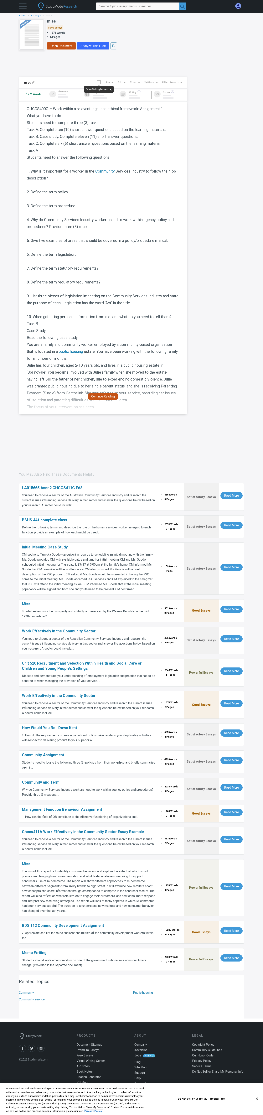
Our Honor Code (203, 1055)
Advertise (140, 1050)
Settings (149, 82)
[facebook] (23, 1051)
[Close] (257, 1098)
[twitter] (32, 1051)
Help (137, 1078)
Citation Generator (89, 1077)
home (23, 15)
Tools (133, 82)
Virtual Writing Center (91, 1061)
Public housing (143, 992)
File (108, 82)
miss (51, 21)
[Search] (182, 6)
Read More (231, 495)
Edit (119, 82)
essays (36, 15)
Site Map (140, 1067)
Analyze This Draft (93, 46)
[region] (131, 1099)
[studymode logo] (64, 6)
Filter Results (170, 82)
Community (105, 171)
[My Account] (239, 6)
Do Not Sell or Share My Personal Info (201, 1098)
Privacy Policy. (93, 1111)
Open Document (61, 46)
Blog (137, 1062)
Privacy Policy (201, 1061)
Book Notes (85, 1071)
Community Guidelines (207, 1050)
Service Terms (202, 1066)
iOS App (82, 1082)
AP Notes (83, 1066)
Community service (32, 999)
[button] (23, 7)
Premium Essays (88, 1050)
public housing (71, 351)
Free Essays (85, 1055)
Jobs (137, 1055)
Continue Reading (103, 396)
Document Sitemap (89, 1044)
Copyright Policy (203, 1044)
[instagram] (41, 1051)
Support (139, 1073)
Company (140, 1044)
